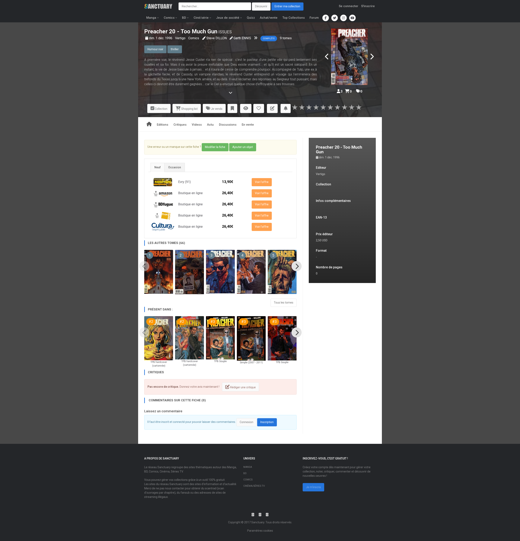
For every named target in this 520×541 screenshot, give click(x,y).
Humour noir (155, 49)
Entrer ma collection (287, 6)
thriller (175, 49)
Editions (162, 124)
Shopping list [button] (189, 108)
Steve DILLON (216, 38)
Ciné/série (201, 18)
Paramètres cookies (260, 530)
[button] (232, 108)
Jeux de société (227, 18)
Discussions (227, 124)
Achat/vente (268, 18)
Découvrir (261, 6)
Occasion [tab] (174, 167)
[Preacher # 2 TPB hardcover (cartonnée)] (158, 338)
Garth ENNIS (242, 38)
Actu (210, 124)
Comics (169, 18)
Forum (314, 18)
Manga (151, 18)
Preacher (156, 31)
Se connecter (348, 6)
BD (184, 18)
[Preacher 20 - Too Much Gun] (349, 56)
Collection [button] (160, 108)
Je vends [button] (216, 108)
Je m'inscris (313, 487)
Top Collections (293, 18)
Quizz (251, 18)
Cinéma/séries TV (254, 485)
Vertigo (180, 38)
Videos (197, 124)
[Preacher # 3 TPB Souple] (220, 337)
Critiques (179, 124)
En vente (248, 124)
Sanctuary (257, 522)
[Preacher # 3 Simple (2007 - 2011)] (251, 338)
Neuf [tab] (157, 167)
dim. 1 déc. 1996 (161, 38)
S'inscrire (368, 6)
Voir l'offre (262, 182)
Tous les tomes (283, 302)
